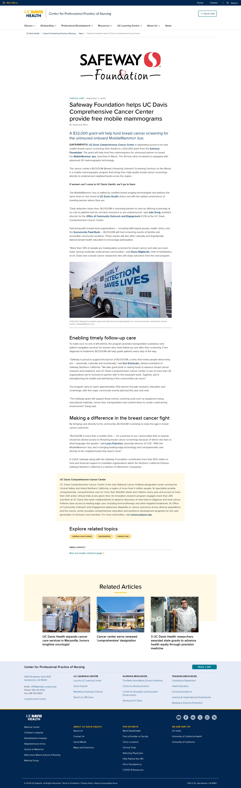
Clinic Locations (131, 742)
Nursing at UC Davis (132, 700)
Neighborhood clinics (34, 743)
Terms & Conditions (70, 783)
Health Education (180, 686)
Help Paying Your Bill (133, 758)
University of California (183, 742)
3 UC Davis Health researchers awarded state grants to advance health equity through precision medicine (173, 642)
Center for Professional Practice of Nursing (59, 33)
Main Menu (10, 3)
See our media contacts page (85, 553)
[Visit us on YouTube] (178, 717)
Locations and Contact (35, 698)
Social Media (79, 742)
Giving (200, 2)
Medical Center (31, 727)
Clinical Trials (129, 747)
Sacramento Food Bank (87, 232)
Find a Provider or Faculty (135, 736)
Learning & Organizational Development (191, 697)
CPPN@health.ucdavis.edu (43, 686)
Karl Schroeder (131, 363)
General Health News (82, 536)
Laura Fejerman (114, 443)
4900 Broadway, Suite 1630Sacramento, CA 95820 (37, 678)
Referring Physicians (133, 753)
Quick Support (80, 686)
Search (232, 3)
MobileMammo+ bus (85, 156)
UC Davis (176, 730)
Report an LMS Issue (83, 697)
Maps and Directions (83, 747)
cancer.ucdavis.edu (141, 514)
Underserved (104, 536)
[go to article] (66, 614)
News (168, 25)
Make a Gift (204, 667)
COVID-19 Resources (133, 769)
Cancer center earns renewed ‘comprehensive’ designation (117, 638)
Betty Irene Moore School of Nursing (42, 754)
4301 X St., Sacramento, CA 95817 (202, 783)
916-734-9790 (38, 690)
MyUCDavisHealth (132, 730)
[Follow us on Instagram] (206, 717)
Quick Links (209, 13)
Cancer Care (76, 98)
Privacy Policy (87, 783)
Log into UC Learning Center (87, 680)
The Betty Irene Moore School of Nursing (142, 680)
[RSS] (213, 717)
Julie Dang (154, 212)
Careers (213, 2)
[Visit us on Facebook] (184, 717)
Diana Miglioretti (140, 252)
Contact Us (79, 736)
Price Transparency (132, 764)
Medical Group (31, 760)
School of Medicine (34, 749)
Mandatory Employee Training (88, 691)
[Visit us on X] (199, 717)
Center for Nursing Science (136, 686)
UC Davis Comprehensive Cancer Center (111, 145)
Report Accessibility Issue (106, 783)
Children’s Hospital (33, 732)
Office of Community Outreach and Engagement (113, 216)
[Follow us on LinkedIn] (191, 717)
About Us (78, 730)
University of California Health (187, 736)
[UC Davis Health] (34, 717)
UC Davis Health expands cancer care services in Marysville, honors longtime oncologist (66, 640)
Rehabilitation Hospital (35, 738)
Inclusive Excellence (182, 691)
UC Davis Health (32, 33)
